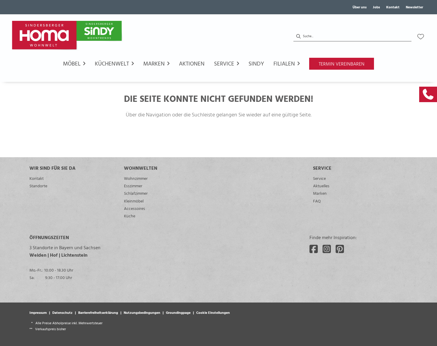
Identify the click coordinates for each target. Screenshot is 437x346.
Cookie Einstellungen (213, 312)
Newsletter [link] (414, 7)
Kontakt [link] (393, 7)
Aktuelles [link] (321, 186)
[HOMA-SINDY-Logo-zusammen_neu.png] (68, 36)
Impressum (38, 312)
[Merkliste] (420, 36)
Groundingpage (178, 312)
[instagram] (327, 249)
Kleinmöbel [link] (134, 201)
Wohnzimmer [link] (136, 178)
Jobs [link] (376, 7)
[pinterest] (340, 249)
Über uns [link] (360, 7)
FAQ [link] (317, 201)
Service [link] (319, 178)
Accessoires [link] (134, 208)
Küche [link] (129, 216)
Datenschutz (62, 312)
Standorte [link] (38, 186)
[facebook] (313, 249)
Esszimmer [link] (133, 186)
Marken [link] (320, 193)
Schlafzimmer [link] (136, 193)
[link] (428, 94)
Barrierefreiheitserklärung (98, 312)
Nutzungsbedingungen (142, 312)
